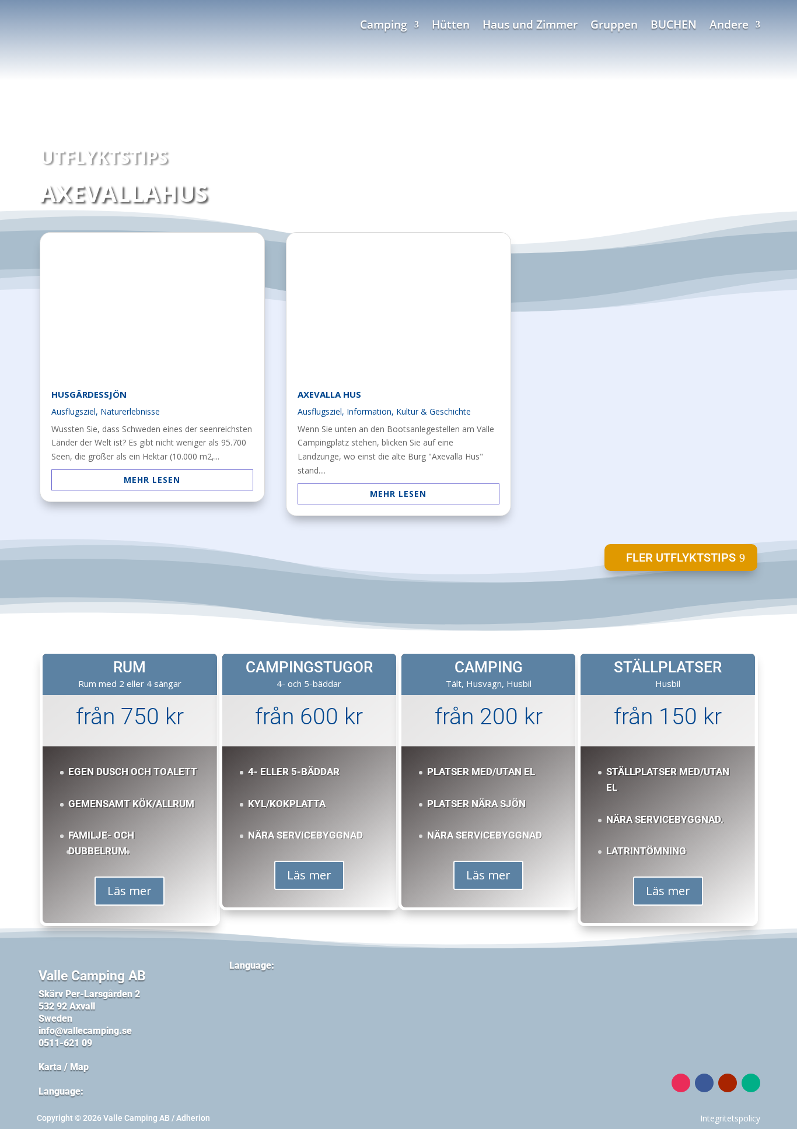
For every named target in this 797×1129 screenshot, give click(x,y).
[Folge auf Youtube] (727, 1083)
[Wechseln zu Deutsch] (309, 990)
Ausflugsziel (73, 411)
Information (369, 411)
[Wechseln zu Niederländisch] (343, 990)
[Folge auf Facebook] (704, 1083)
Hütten (451, 26)
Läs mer (129, 891)
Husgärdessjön (89, 394)
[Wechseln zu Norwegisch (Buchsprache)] (241, 1019)
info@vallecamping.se (86, 1030)
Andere (729, 26)
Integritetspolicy (730, 1118)
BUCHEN (674, 26)
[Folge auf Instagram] (681, 1083)
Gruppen (614, 26)
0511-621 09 (65, 1043)
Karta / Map (64, 1066)
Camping (383, 26)
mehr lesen (152, 479)
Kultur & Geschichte (433, 411)
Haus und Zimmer (530, 26)
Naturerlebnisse (130, 411)
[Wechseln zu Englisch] (275, 990)
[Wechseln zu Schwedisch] (241, 990)
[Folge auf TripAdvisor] (751, 1083)
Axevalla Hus (329, 394)
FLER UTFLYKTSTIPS (681, 557)
